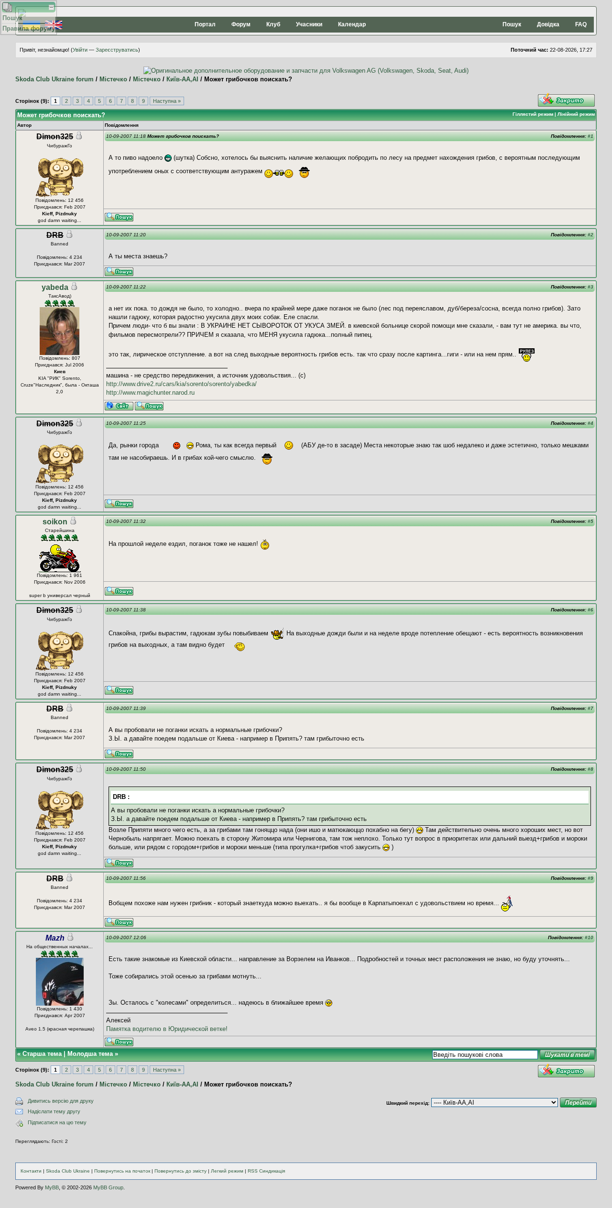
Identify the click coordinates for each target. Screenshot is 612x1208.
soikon (55, 522)
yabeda (55, 287)
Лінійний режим (576, 114)
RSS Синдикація (266, 1171)
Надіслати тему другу (54, 1111)
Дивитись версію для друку (61, 1101)
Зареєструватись (117, 50)
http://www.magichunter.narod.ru (150, 392)
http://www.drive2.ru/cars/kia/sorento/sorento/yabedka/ (181, 384)
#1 (590, 136)
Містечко (113, 79)
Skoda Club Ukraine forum (54, 79)
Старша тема (42, 1053)
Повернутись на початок (122, 1171)
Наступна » (167, 101)
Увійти (80, 50)
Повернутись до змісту (180, 1171)
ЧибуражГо (59, 145)
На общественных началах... (59, 946)
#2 (590, 234)
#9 (590, 878)
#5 (590, 521)
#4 (590, 423)
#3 (590, 286)
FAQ (581, 24)
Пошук (512, 24)
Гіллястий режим (533, 114)
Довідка (548, 24)
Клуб (273, 24)
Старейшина (60, 530)
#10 (589, 937)
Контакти (31, 1171)
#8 (590, 769)
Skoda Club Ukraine (68, 1171)
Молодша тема (90, 1053)
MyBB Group (108, 1187)
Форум (241, 24)
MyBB (52, 1187)
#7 (590, 708)
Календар (352, 24)
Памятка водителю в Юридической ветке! (167, 1028)
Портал (205, 24)
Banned (59, 243)
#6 (590, 609)
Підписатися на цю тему (57, 1122)
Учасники (309, 24)
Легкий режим (227, 1171)
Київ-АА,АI (182, 79)
